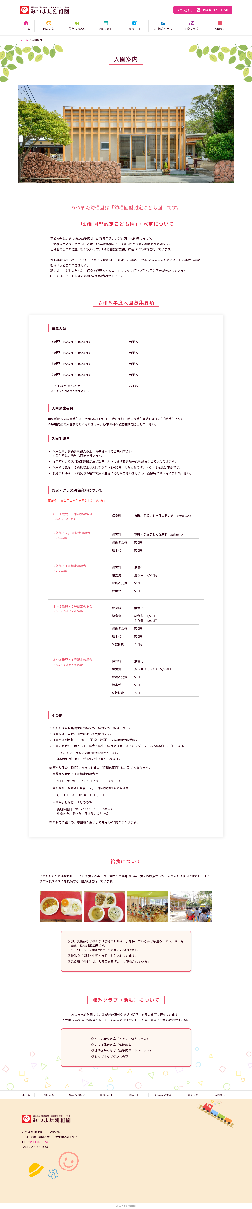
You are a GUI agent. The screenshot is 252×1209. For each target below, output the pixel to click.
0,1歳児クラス (163, 29)
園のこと (49, 29)
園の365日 (106, 29)
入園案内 (220, 29)
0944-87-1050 (202, 10)
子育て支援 (191, 29)
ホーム (26, 29)
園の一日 (134, 29)
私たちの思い (77, 29)
